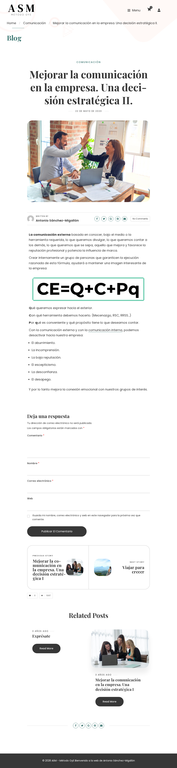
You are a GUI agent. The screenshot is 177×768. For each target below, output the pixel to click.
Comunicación (34, 23)
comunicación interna (105, 330)
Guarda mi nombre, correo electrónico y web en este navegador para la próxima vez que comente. (86, 517)
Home (11, 23)
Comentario (35, 435)
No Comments (140, 218)
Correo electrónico (40, 481)
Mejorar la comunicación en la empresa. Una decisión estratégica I (118, 685)
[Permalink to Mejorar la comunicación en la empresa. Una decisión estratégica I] (120, 648)
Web (30, 498)
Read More (46, 648)
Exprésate (41, 636)
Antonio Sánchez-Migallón (57, 220)
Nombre (33, 463)
